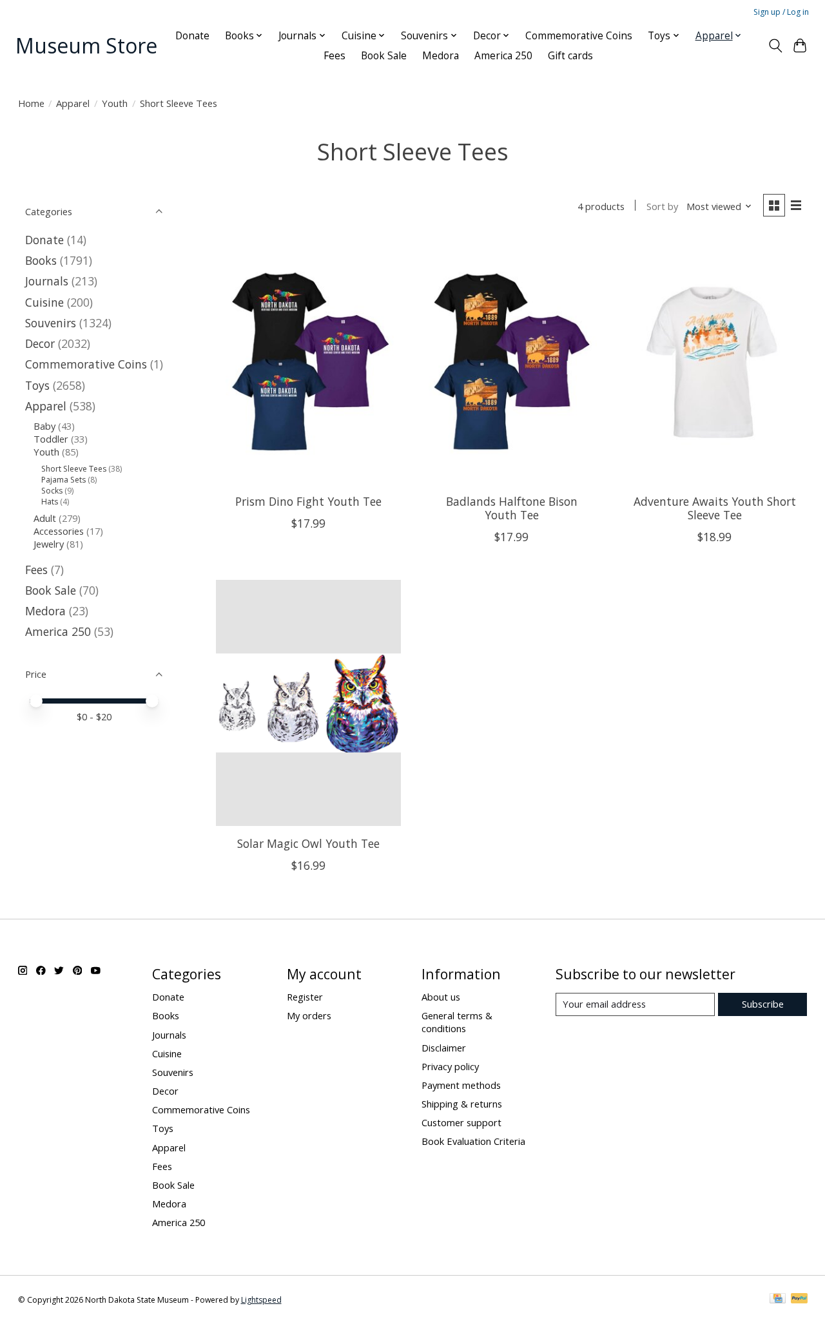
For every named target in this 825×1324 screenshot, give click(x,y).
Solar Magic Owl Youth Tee (308, 843)
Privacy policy (450, 1066)
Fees (334, 55)
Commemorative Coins (578, 36)
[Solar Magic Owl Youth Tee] (308, 703)
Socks (52, 490)
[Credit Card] (778, 1299)
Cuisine (44, 302)
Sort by (662, 206)
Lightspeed (261, 1299)
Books (41, 260)
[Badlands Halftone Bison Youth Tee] (511, 361)
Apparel (73, 103)
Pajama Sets (63, 479)
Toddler (51, 438)
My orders (309, 1015)
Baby (44, 425)
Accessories (59, 530)
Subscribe (763, 1003)
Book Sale (384, 55)
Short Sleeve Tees (73, 468)
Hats (49, 501)
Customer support (461, 1122)
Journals (46, 281)
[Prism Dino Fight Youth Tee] (308, 361)
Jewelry (49, 543)
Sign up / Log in (781, 11)
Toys (37, 385)
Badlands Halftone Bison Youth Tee (512, 508)
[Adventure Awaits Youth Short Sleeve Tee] (714, 361)
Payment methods (461, 1085)
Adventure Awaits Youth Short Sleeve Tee (715, 508)
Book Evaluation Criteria (473, 1141)
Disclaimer (444, 1047)
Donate (192, 36)
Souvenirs (50, 323)
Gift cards (570, 55)
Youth (115, 103)
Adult (45, 518)
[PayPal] (799, 1299)
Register (305, 996)
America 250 (503, 55)
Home (31, 103)
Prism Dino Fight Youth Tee (308, 501)
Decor (40, 343)
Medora (440, 55)
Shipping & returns (462, 1103)
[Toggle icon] (775, 45)
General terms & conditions (457, 1022)
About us (441, 996)
